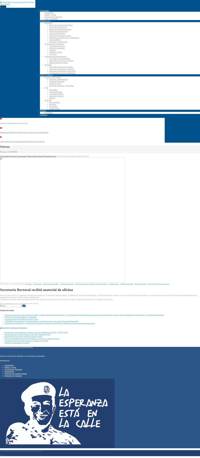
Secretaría (48, 65)
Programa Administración (58, 79)
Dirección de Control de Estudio (61, 67)
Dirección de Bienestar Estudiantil (61, 69)
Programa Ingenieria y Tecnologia (61, 86)
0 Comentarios (164, 284)
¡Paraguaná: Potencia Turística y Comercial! (21, 317)
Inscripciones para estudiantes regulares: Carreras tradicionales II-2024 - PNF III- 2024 (36, 332)
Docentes (28, 284)
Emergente (37, 284)
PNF (46, 88)
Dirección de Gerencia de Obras (61, 25)
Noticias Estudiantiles (51, 284)
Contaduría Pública (56, 94)
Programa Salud (55, 84)
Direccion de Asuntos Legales (60, 36)
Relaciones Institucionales (58, 31)
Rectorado (48, 23)
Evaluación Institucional (58, 27)
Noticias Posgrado (67, 284)
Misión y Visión (50, 15)
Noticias (43, 111)
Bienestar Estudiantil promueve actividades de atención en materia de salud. (32, 339)
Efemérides (49, 113)
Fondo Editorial (55, 40)
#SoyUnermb (153, 284)
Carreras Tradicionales (53, 77)
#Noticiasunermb (126, 284)
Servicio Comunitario (57, 48)
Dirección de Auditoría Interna (16, 374)
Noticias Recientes (82, 284)
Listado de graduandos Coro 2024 (17, 343)
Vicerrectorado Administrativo (56, 56)
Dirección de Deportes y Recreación (62, 71)
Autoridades (49, 13)
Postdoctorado (54, 109)
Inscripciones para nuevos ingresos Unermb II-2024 (23, 337)
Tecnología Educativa (57, 46)
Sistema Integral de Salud (58, 63)
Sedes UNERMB (51, 19)
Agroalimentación (55, 92)
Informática (53, 90)
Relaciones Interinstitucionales (60, 29)
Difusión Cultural (55, 52)
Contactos (43, 115)
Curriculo (52, 50)
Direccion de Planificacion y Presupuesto (64, 38)
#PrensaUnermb (140, 284)
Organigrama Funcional (13, 370)
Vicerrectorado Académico (54, 44)
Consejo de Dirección (57, 34)
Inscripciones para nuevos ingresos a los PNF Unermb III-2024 (28, 335)
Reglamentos (9, 372)
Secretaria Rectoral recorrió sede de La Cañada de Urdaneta (26, 341)
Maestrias (52, 104)
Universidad (44, 11)
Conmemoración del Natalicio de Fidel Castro (21, 319)
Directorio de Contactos (53, 17)
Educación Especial (56, 96)
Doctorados (53, 107)
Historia (52, 98)
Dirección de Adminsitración (59, 59)
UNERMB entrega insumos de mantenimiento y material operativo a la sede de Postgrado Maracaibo (41, 321)
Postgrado (48, 100)
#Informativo (114, 284)
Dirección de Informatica (58, 42)
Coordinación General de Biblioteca (62, 73)
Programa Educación (56, 82)
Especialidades (54, 102)
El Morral (23, 328)
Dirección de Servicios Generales (61, 61)
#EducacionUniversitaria (99, 284)
